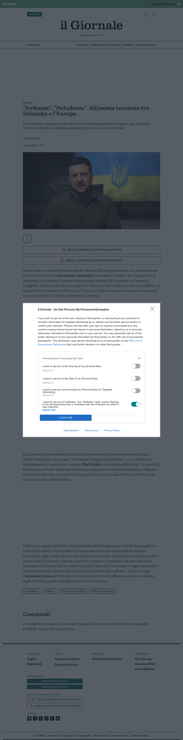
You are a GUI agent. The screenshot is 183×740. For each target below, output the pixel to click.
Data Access (91, 430)
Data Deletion (71, 430)
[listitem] (91, 358)
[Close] (153, 309)
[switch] (135, 366)
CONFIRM (65, 417)
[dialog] (91, 370)
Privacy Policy (112, 430)
